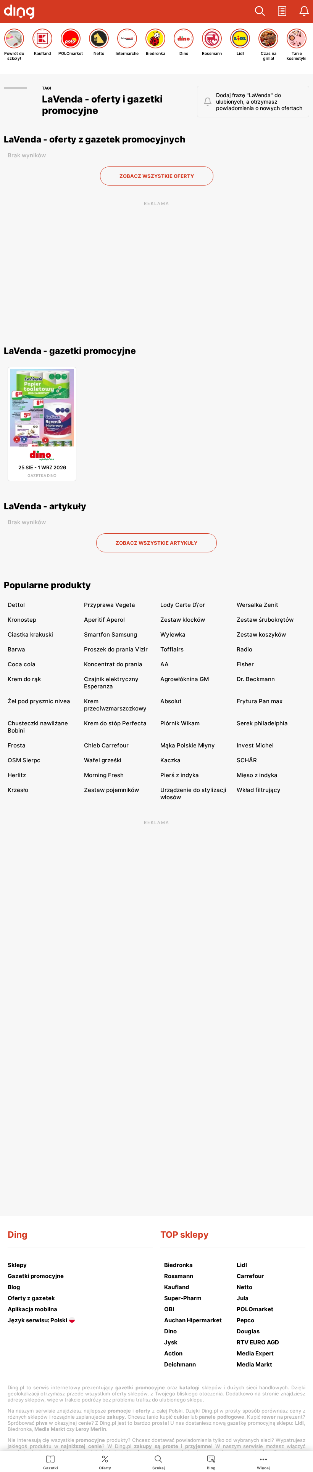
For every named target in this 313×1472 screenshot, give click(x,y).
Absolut (171, 701)
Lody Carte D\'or (182, 604)
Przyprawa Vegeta (109, 604)
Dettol (16, 604)
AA (164, 664)
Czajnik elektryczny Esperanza (111, 682)
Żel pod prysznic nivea (39, 701)
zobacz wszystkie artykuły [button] (156, 543)
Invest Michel (255, 745)
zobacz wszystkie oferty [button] (156, 176)
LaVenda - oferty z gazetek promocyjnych (95, 139)
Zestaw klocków (182, 619)
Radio (244, 649)
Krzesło (18, 790)
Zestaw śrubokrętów (265, 619)
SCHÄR (247, 760)
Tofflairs (172, 649)
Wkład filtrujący (259, 790)
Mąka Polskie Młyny (187, 745)
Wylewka (173, 634)
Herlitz (17, 775)
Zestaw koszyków (261, 634)
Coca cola (21, 664)
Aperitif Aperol (104, 619)
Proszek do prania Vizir (116, 649)
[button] (260, 11)
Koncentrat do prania (113, 664)
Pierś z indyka (179, 775)
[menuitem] (50, 1462)
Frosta (17, 745)
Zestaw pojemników (111, 790)
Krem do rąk (24, 679)
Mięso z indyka (257, 775)
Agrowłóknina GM (184, 679)
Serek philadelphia (262, 723)
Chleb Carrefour (106, 745)
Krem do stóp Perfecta (115, 723)
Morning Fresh (104, 775)
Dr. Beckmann (256, 679)
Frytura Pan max (259, 701)
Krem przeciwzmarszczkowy (115, 705)
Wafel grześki (102, 760)
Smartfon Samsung (110, 634)
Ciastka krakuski (30, 634)
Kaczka (170, 760)
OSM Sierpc (24, 760)
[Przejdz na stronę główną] (21, 13)
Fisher (245, 664)
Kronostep (22, 619)
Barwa (16, 649)
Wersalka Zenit (257, 604)
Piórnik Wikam (180, 723)
